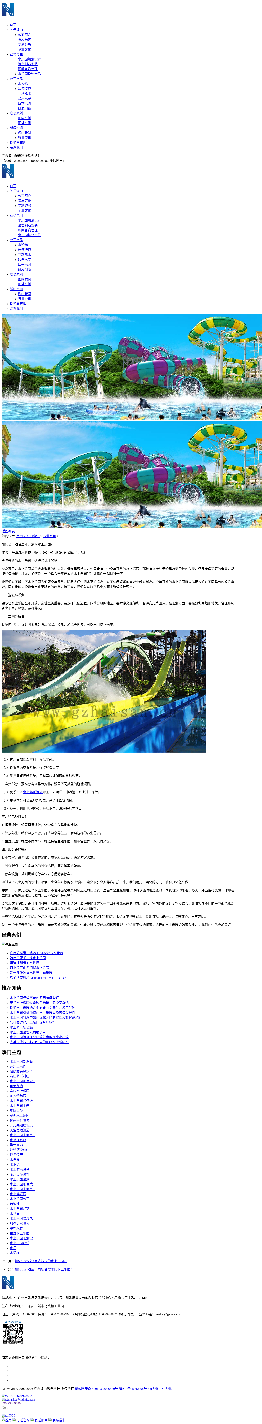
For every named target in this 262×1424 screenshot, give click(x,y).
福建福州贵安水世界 (24, 963)
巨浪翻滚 (16, 1086)
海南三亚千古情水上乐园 (28, 958)
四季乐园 (24, 103)
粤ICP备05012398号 (133, 1388)
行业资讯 (24, 137)
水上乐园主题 (19, 1105)
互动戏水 (24, 93)
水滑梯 (23, 83)
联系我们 (16, 147)
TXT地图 (165, 1388)
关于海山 (16, 29)
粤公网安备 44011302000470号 (96, 1388)
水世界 (15, 1213)
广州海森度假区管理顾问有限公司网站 (38, 1366)
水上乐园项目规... (22, 1081)
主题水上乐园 (19, 1233)
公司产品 (16, 79)
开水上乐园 (18, 1066)
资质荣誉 (24, 39)
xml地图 (153, 1388)
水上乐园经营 (19, 1243)
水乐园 (15, 1159)
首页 (13, 25)
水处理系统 (18, 1140)
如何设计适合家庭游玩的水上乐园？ (41, 1261)
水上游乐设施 (33, 792)
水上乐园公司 (19, 1199)
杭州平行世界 (19, 1120)
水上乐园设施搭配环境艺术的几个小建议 (39, 1037)
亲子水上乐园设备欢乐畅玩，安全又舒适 (39, 1003)
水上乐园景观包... (22, 1218)
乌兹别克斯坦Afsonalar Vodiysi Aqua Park (38, 977)
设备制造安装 (28, 64)
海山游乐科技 (19, 1076)
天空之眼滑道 (19, 1130)
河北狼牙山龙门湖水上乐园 (29, 968)
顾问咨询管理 (28, 69)
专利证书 (24, 44)
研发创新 (24, 108)
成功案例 (16, 113)
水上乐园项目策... (22, 1184)
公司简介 (24, 34)
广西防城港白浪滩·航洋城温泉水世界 (36, 953)
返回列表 (8, 531)
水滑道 (15, 1164)
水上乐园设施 (19, 1179)
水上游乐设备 (19, 1169)
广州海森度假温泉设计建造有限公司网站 (39, 1375)
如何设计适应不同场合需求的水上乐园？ (44, 1269)
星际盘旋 (16, 1110)
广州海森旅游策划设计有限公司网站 (36, 1380)
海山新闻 (24, 133)
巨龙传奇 (16, 1155)
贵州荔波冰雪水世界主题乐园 (31, 972)
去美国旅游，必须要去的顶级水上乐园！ (39, 1042)
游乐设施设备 (19, 1174)
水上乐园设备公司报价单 (28, 1032)
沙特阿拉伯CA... (21, 1150)
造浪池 (15, 1204)
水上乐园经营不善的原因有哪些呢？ (36, 998)
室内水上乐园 (19, 1091)
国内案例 (24, 118)
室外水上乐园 (19, 1115)
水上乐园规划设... (22, 1238)
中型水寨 (16, 1228)
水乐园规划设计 (29, 59)
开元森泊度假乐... (22, 1125)
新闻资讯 (16, 128)
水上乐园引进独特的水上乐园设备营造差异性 (42, 1012)
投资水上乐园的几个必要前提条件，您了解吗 (42, 1007)
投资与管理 (18, 142)
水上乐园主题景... (22, 1135)
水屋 (13, 1248)
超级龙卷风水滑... (22, 1071)
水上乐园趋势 (19, 1208)
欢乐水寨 (24, 98)
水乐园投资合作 (29, 74)
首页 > (21, 536)
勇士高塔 (16, 1145)
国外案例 (24, 123)
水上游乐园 (18, 1194)
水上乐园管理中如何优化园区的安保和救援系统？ (46, 1017)
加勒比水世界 (19, 1223)
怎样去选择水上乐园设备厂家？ (33, 1022)
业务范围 (16, 54)
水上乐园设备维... (22, 1101)
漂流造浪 (24, 88)
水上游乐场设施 (21, 1027)
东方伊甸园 (18, 1096)
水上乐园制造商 (21, 1061)
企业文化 (24, 49)
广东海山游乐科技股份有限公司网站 (36, 1370)
